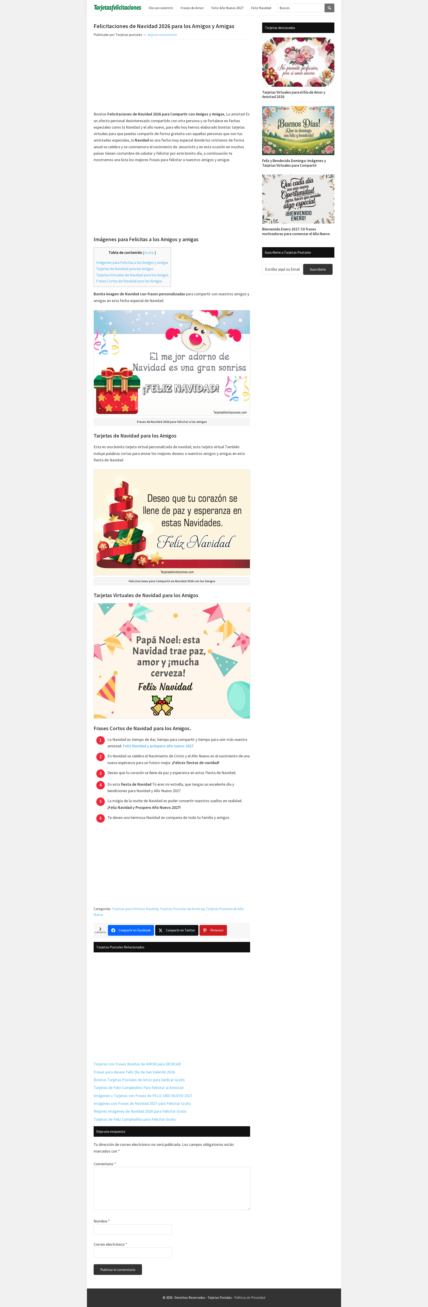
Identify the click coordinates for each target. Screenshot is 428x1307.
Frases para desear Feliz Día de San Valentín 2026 (134, 1072)
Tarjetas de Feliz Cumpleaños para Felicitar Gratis (135, 1119)
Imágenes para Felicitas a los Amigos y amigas (132, 262)
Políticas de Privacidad (249, 1297)
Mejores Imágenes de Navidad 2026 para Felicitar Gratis (140, 1111)
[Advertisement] (172, 76)
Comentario (105, 1163)
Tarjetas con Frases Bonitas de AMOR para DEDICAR (137, 1064)
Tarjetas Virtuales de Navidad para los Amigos (132, 275)
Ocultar (149, 253)
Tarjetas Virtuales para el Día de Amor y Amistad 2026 (293, 94)
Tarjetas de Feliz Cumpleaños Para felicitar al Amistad (138, 1087)
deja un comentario (162, 34)
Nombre (102, 1221)
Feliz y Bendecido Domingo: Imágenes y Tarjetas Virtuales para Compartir (294, 163)
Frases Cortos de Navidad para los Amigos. (129, 281)
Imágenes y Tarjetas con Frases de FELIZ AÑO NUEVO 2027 (143, 1095)
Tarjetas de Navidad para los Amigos (124, 268)
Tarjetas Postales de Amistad (182, 908)
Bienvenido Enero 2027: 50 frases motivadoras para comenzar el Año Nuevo (296, 231)
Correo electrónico (110, 1244)
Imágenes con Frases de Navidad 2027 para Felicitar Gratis (142, 1103)
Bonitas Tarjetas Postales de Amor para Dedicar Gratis (139, 1079)
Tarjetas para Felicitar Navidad (135, 908)
